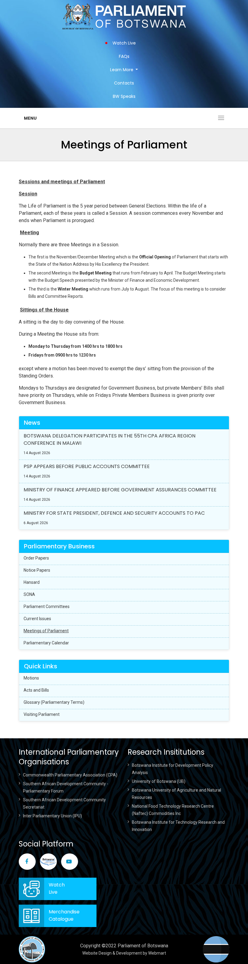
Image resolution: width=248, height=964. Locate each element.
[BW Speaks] (48, 861)
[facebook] (27, 861)
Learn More (121, 70)
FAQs (124, 56)
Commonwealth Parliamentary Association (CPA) (70, 775)
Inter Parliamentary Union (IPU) (52, 815)
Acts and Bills (36, 690)
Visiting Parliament (42, 714)
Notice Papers (37, 570)
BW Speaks (124, 96)
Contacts (124, 83)
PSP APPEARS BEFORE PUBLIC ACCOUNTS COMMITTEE (87, 466)
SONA (29, 594)
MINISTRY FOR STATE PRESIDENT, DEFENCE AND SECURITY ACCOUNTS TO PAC (114, 513)
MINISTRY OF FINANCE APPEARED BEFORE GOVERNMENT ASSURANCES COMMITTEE (120, 489)
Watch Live (124, 43)
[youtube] (69, 861)
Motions (31, 678)
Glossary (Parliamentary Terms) (54, 702)
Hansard (32, 582)
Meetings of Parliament (46, 630)
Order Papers (36, 558)
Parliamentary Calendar (46, 642)
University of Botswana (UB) (158, 781)
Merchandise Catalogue (64, 915)
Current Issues (37, 618)
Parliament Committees (47, 606)
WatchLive (57, 888)
